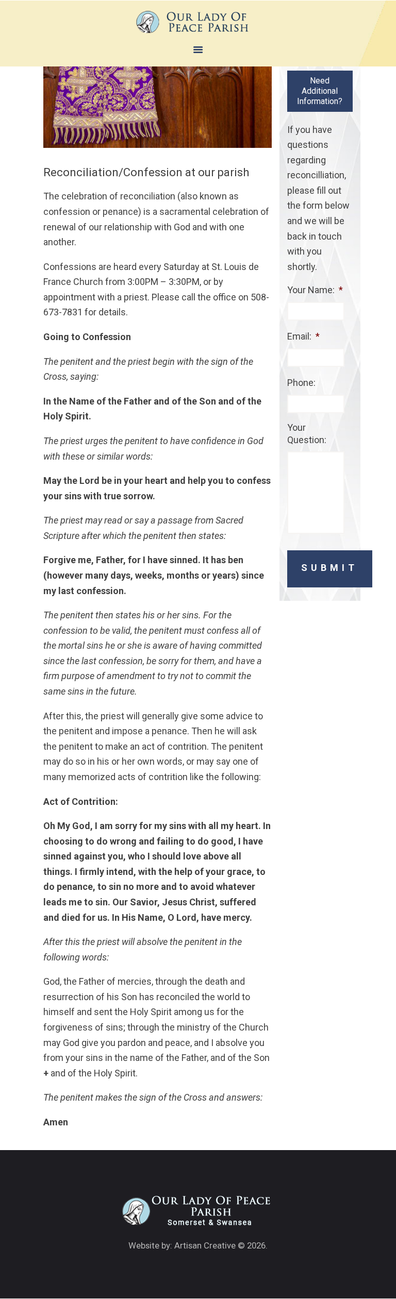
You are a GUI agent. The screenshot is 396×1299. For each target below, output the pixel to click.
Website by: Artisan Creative (182, 1245)
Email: (303, 336)
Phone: (301, 382)
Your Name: (315, 289)
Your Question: (306, 433)
